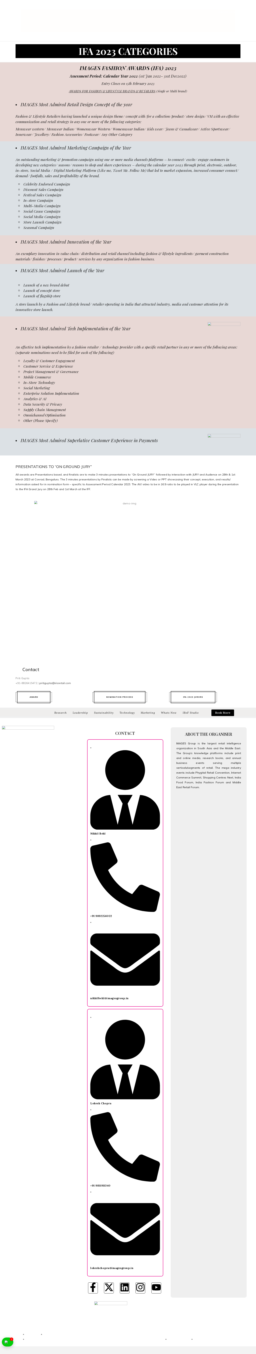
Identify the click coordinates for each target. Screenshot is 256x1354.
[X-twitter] (109, 1287)
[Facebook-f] (93, 1287)
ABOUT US (96, 7)
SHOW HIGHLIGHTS (167, 7)
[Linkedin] (124, 1287)
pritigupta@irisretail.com (55, 683)
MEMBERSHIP (211, 7)
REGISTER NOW (229, 12)
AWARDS (191, 7)
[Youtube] (156, 1287)
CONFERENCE (117, 7)
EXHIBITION (139, 7)
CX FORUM (233, 7)
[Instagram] (140, 1287)
